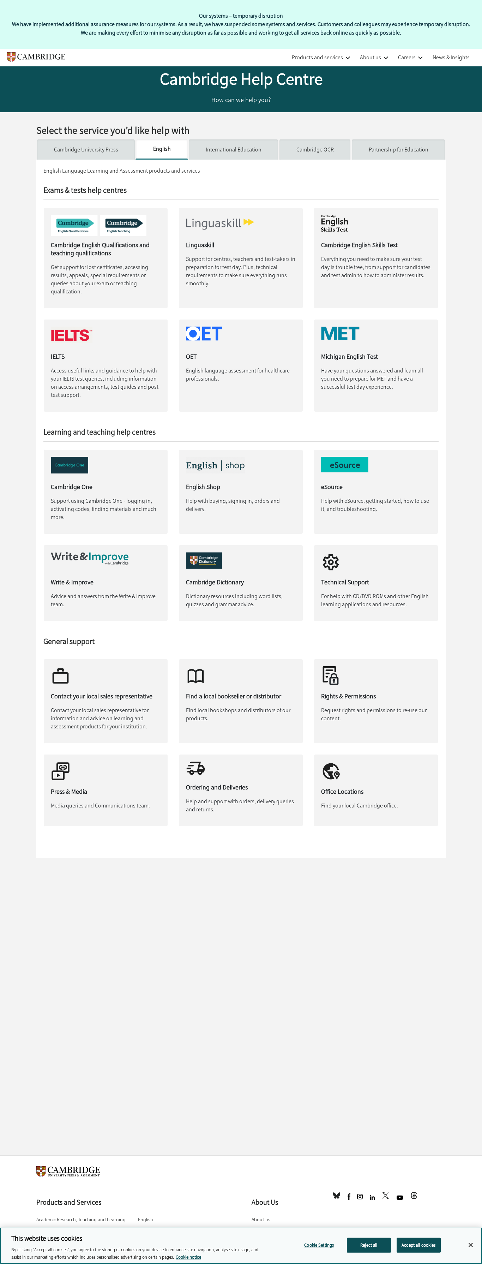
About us (370, 57)
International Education (233, 149)
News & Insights (451, 57)
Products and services (317, 57)
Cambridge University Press (86, 149)
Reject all (368, 1245)
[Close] (470, 1245)
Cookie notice (188, 1256)
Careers (407, 57)
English (162, 148)
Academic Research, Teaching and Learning (81, 1220)
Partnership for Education (398, 149)
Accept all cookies (418, 1245)
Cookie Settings (319, 1245)
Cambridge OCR (315, 149)
